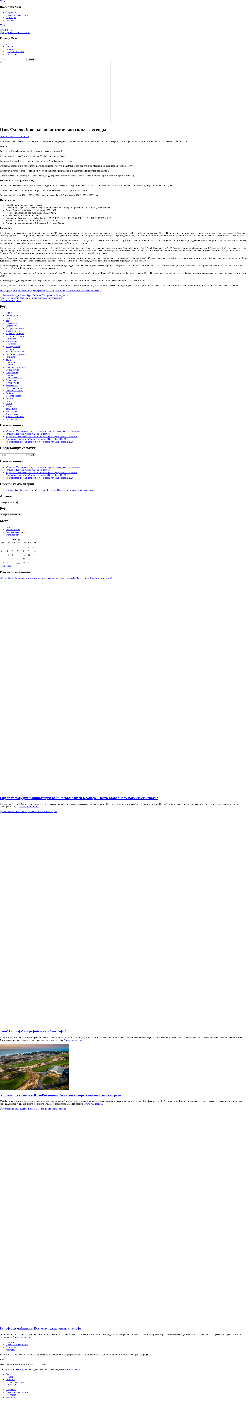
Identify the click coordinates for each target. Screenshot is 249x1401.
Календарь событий (15, 351)
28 (18, 562)
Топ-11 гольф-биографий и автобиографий (33, 1031)
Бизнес (9, 318)
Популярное (12, 372)
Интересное (11, 54)
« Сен (3, 566)
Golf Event (22, 1369)
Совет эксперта (13, 396)
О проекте (11, 12)
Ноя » (10, 566)
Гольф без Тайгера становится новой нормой (28, 434)
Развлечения (12, 385)
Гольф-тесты (12, 325)
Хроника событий (75, 290)
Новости (10, 46)
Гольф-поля (11, 323)
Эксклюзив (11, 419)
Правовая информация (17, 15)
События (10, 49)
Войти (9, 527)
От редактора (12, 370)
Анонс (9, 313)
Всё (7, 44)
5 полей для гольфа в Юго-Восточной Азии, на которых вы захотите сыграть (60, 1095)
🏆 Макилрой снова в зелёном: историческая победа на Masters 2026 (39, 442)
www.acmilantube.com (16, 490)
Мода (8, 359)
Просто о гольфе (14, 377)
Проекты (10, 375)
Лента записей (13, 529)
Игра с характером (15, 333)
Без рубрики (6, 290)
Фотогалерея (12, 414)
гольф (87, 290)
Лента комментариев (16, 532)
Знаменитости (25, 290)
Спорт (9, 403)
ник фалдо (96, 290)
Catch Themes (73, 1369)
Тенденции (11, 409)
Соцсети (10, 401)
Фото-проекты (13, 411)
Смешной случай (14, 390)
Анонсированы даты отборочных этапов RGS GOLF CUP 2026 (37, 439)
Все (15, 290)
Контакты (10, 20)
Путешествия (12, 383)
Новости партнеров (15, 367)
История (50, 290)
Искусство (11, 344)
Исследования (13, 346)
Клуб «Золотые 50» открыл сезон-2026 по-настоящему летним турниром (41, 436)
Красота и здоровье (15, 354)
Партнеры (11, 17)
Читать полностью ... (29, 806)
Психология (12, 380)
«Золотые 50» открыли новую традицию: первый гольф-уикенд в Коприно (43, 431)
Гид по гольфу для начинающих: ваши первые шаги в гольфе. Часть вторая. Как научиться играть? (79, 798)
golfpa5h (25, 136)
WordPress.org (12, 535)
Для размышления (15, 51)
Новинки (10, 362)
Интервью (11, 338)
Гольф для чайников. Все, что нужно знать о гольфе (40, 1328)
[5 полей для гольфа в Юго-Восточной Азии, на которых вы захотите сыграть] (34, 1089)
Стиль (9, 406)
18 (2, 558)
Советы (9, 398)
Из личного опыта (15, 336)
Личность (60, 290)
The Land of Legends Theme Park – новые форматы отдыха (64, 490)
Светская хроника (14, 388)
